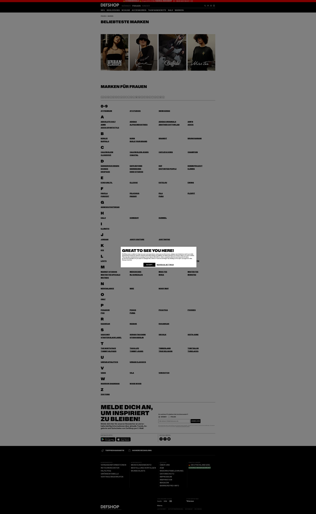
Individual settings (165, 265)
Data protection (127, 260)
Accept (149, 265)
